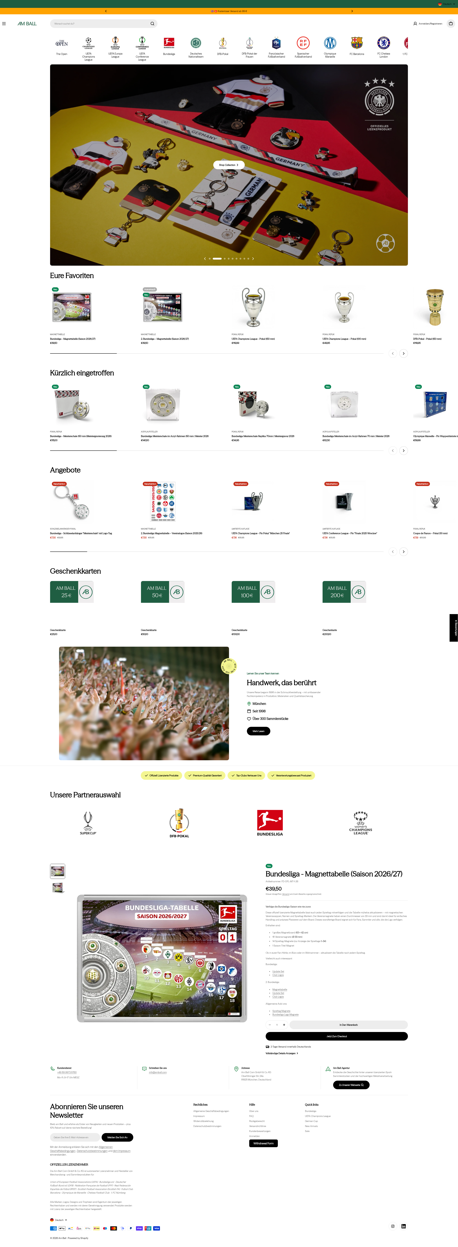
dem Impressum (121, 1151)
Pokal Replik (237, 334)
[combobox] (103, 23)
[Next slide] (253, 259)
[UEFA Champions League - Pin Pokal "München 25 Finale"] (253, 502)
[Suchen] (152, 23)
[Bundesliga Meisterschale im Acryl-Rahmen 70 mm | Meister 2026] (344, 404)
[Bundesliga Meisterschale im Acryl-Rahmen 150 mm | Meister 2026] (163, 404)
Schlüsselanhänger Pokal (63, 529)
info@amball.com (158, 1072)
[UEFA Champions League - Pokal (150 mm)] (253, 307)
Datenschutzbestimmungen (92, 1151)
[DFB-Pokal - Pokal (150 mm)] (435, 307)
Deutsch (447, 4)
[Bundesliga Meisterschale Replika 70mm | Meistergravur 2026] (253, 404)
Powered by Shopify (78, 1238)
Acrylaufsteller (149, 432)
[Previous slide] (205, 259)
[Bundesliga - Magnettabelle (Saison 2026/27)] (72, 307)
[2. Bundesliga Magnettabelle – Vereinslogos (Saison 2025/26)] (163, 502)
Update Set (278, 971)
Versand (285, 894)
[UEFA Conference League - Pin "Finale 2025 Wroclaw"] (344, 502)
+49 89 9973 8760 (67, 1072)
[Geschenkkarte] (72, 592)
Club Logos (278, 974)
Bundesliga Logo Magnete (285, 1014)
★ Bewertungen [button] (456, 628)
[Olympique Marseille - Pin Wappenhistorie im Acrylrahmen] (435, 404)
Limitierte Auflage (240, 529)
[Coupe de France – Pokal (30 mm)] (435, 502)
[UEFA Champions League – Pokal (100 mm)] (344, 307)
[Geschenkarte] (344, 592)
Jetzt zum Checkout (337, 1036)
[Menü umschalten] (4, 23)
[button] (106, 11)
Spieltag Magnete (281, 1010)
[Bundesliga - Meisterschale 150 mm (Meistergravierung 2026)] (72, 404)
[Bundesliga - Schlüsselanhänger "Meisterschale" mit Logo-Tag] (72, 502)
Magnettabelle (57, 334)
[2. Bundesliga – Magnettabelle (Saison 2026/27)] (163, 307)
